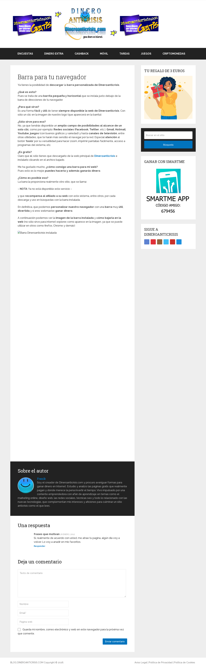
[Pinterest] (153, 241)
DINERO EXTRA (53, 53)
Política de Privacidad (160, 662)
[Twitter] (166, 241)
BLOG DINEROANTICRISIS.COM (26, 662)
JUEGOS (145, 53)
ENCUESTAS (25, 53)
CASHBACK (81, 53)
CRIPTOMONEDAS (173, 53)
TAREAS (124, 53)
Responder (39, 546)
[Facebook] (146, 241)
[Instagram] (159, 241)
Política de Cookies (184, 662)
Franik (41, 478)
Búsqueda (168, 144)
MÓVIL (103, 53)
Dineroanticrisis (104, 155)
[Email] (179, 241)
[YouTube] (172, 241)
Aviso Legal (141, 662)
